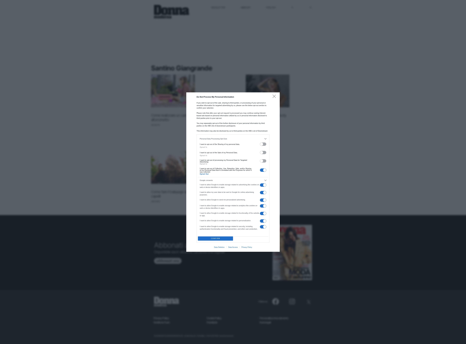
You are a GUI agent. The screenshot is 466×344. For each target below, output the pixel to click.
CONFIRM (215, 238)
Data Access (233, 247)
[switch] (263, 144)
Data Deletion (219, 247)
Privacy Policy (246, 247)
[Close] (275, 97)
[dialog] (233, 172)
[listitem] (233, 139)
